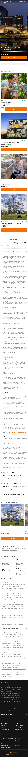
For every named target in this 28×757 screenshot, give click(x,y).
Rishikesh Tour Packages (17, 597)
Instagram (18, 740)
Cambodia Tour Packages (7, 674)
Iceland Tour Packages (15, 649)
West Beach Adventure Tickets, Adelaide (11, 223)
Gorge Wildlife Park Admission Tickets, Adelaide (12, 183)
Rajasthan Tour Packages (18, 582)
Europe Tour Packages (16, 632)
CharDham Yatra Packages (7, 608)
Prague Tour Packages (6, 667)
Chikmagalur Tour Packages (18, 593)
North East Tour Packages (7, 590)
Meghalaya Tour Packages (7, 599)
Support (2, 740)
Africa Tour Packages (16, 663)
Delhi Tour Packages (6, 591)
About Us (3, 725)
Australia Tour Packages (6, 658)
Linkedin (18, 743)
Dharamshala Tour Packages (20, 608)
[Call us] (2, 109)
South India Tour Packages (19, 588)
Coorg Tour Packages (6, 619)
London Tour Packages (15, 643)
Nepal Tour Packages (17, 654)
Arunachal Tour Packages (18, 601)
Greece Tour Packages (16, 641)
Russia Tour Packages (6, 665)
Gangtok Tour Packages (6, 593)
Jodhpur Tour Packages (16, 611)
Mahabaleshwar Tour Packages (8, 621)
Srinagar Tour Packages (18, 622)
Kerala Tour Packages (17, 610)
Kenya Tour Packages (16, 665)
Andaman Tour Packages (7, 584)
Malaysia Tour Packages (7, 656)
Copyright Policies (18, 729)
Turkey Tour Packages (6, 650)
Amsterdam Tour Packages (17, 647)
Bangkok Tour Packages (18, 640)
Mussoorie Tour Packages (7, 601)
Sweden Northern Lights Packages (8, 670)
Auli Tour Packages (19, 604)
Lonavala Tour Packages (18, 624)
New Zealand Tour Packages (19, 669)
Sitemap (2, 743)
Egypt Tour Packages (16, 660)
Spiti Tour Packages (14, 685)
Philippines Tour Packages (7, 661)
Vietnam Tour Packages (17, 656)
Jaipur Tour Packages (6, 611)
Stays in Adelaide (5, 550)
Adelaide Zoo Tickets (6, 102)
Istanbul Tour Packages (6, 654)
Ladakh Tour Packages (6, 580)
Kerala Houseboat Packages (7, 602)
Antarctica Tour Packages (7, 669)
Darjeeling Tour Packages (19, 602)
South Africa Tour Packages (18, 658)
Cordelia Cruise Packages (7, 617)
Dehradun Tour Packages (7, 624)
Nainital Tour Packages (6, 606)
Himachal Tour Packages (17, 580)
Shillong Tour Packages (16, 619)
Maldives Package (5, 630)
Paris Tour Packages (6, 643)
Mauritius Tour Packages (18, 638)
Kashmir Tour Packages (6, 582)
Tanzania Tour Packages (7, 676)
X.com (18, 741)
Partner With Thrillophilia (6, 745)
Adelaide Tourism (13, 550)
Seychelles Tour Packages (7, 640)
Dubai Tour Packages (6, 632)
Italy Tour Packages (6, 649)
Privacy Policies (18, 727)
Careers (2, 727)
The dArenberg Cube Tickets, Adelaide (10, 142)
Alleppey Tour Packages (6, 710)
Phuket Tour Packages (6, 645)
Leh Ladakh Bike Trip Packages (8, 604)
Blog (2, 741)
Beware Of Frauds (6, 732)
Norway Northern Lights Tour (17, 645)
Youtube (18, 745)
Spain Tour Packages (6, 652)
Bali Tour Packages (14, 630)
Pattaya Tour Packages (6, 641)
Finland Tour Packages (6, 647)
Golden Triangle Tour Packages (18, 613)
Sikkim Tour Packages (6, 595)
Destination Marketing (5, 747)
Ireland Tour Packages (6, 663)
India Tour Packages (17, 590)
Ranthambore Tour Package (19, 615)
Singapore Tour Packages (19, 634)
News (2, 731)
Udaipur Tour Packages (6, 613)
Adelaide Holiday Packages (19, 548)
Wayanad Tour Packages (7, 610)
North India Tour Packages (7, 588)
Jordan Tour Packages (18, 674)
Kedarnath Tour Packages (17, 606)
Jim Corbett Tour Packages (19, 599)
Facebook (19, 738)
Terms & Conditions (19, 725)
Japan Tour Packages (6, 660)
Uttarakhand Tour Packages (19, 584)
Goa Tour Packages (6, 586)
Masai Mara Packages (16, 667)
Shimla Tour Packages (16, 595)
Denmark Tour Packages (6, 672)
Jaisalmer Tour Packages (15, 699)
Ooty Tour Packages (15, 591)
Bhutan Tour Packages (17, 636)
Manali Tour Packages (6, 597)
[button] (2, 515)
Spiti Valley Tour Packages (16, 586)
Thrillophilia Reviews (5, 729)
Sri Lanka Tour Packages (6, 638)
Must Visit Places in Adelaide (7, 548)
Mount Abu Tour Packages (7, 615)
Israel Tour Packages (17, 672)
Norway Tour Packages (16, 650)
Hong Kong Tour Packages (18, 661)
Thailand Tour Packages (7, 636)
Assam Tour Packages (16, 695)
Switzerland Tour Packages (7, 634)
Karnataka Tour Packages (7, 622)
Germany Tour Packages (16, 652)
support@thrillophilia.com (8, 738)
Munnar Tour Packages (18, 617)
